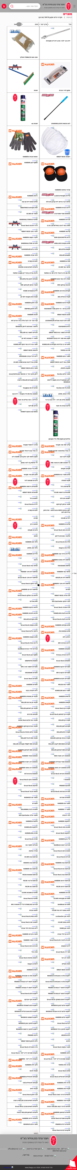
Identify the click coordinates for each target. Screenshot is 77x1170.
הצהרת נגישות (38, 1156)
